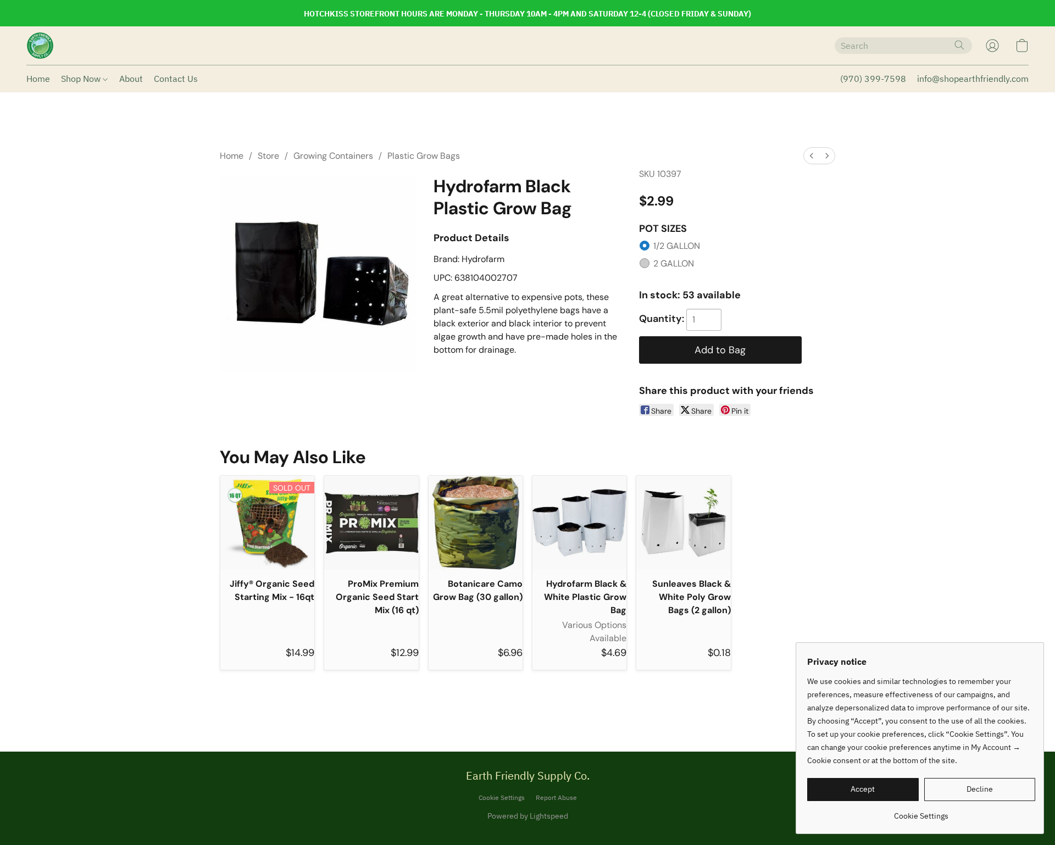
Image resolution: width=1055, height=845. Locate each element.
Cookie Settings (502, 797)
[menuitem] (811, 156)
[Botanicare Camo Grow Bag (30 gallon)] (476, 523)
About (131, 78)
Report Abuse (556, 797)
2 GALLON (673, 263)
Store (268, 156)
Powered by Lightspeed (527, 816)
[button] (40, 45)
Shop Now (82, 78)
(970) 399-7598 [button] (873, 78)
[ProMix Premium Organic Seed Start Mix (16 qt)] (371, 523)
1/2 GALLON (676, 246)
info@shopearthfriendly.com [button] (973, 78)
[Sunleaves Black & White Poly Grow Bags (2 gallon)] (683, 523)
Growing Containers (333, 156)
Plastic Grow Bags (423, 156)
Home (38, 78)
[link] (921, 811)
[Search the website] (959, 45)
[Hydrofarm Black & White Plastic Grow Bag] (579, 523)
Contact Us (176, 78)
